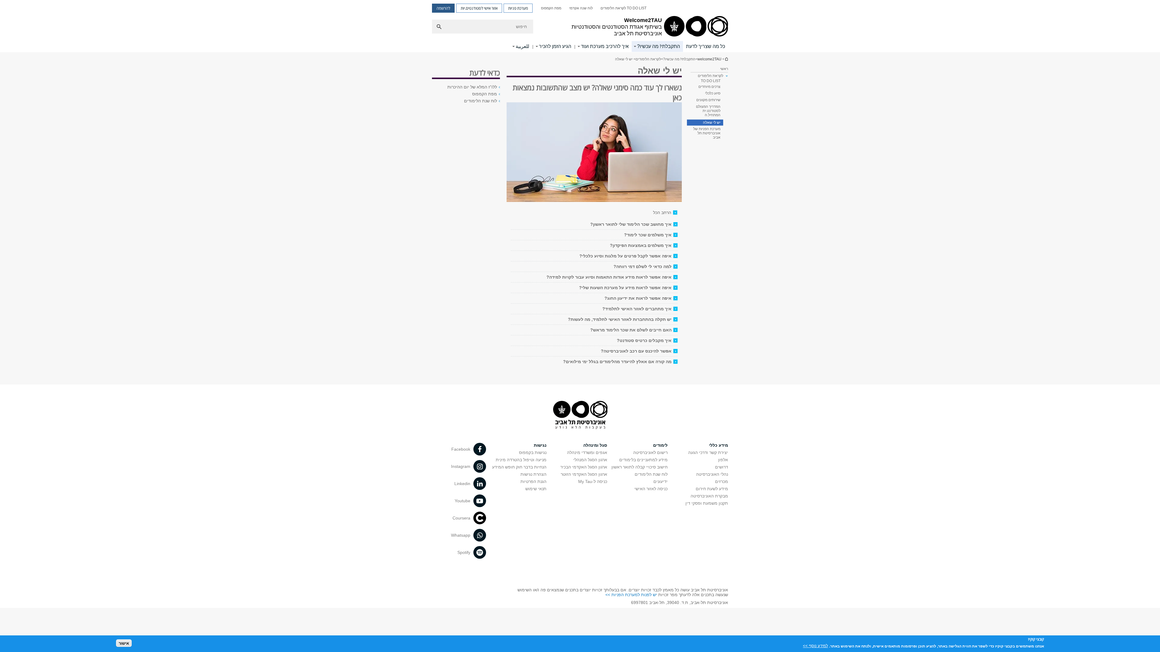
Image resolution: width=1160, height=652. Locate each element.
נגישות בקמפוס (532, 452)
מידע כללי (718, 445)
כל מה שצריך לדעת (705, 46)
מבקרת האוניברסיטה (709, 496)
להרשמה (443, 8)
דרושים (721, 467)
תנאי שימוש (535, 488)
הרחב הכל (662, 212)
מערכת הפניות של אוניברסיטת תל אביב (706, 133)
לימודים (660, 445)
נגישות (540, 445)
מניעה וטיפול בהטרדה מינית (521, 459)
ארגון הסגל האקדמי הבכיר (583, 467)
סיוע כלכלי (712, 93)
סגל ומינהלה (595, 445)
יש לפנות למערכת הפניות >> (631, 594)
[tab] (594, 224)
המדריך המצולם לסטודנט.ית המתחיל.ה (708, 110)
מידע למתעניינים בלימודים (643, 459)
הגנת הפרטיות (533, 481)
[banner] (580, 26)
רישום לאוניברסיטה (650, 452)
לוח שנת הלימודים (480, 100)
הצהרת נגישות (533, 474)
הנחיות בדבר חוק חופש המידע (519, 467)
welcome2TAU (709, 59)
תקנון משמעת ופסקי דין (706, 503)
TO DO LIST (710, 81)
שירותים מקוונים (708, 100)
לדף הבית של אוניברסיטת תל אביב (726, 59)
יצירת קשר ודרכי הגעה (708, 452)
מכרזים (721, 481)
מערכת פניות (518, 8)
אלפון (723, 459)
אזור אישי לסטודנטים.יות (479, 8)
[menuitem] (623, 8)
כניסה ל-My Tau (592, 481)
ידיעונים (660, 481)
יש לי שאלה (711, 122)
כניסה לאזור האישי (651, 488)
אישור (124, 643)
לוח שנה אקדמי (581, 8)
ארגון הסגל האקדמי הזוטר (584, 474)
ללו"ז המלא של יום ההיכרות (472, 87)
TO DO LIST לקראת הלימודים (623, 8)
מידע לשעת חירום (712, 488)
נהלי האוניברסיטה (712, 474)
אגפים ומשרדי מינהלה (587, 452)
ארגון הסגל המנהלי (590, 459)
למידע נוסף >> (815, 646)
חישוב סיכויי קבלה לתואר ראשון (639, 467)
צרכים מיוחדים (709, 87)
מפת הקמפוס (551, 8)
